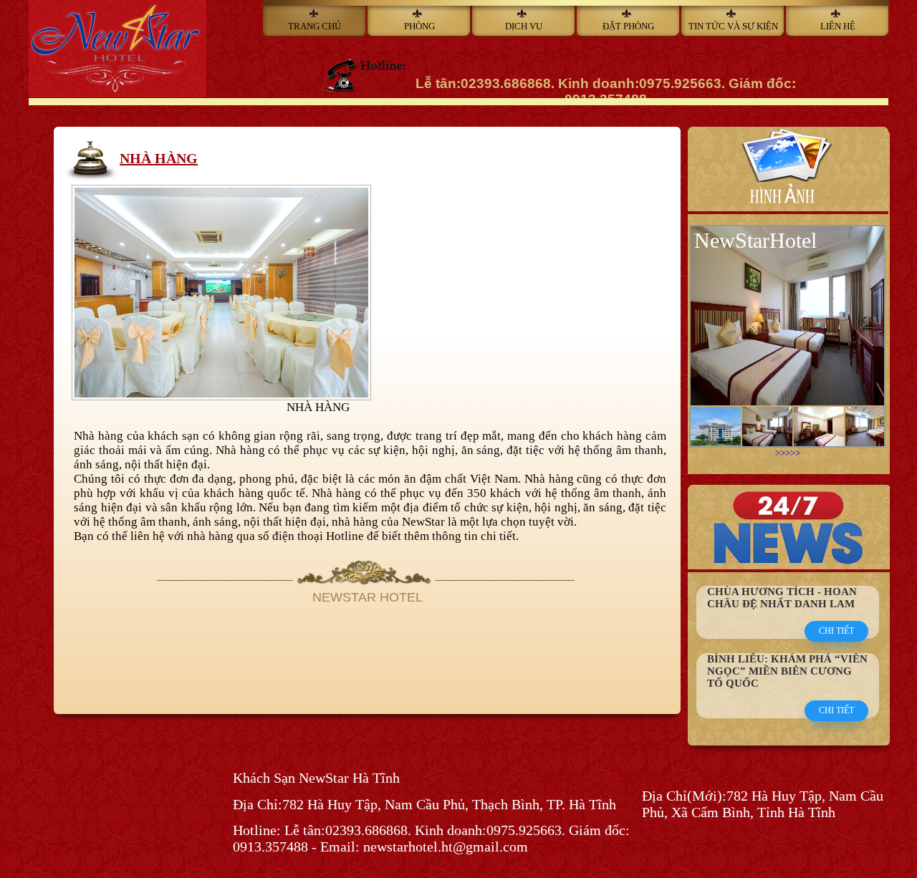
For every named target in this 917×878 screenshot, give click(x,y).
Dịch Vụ (523, 26)
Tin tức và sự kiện (733, 26)
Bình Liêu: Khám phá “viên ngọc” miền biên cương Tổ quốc (787, 671)
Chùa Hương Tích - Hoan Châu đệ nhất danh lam (782, 597)
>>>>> (787, 453)
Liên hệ (837, 26)
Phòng (419, 26)
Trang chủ (314, 26)
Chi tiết (836, 631)
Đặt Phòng (628, 26)
